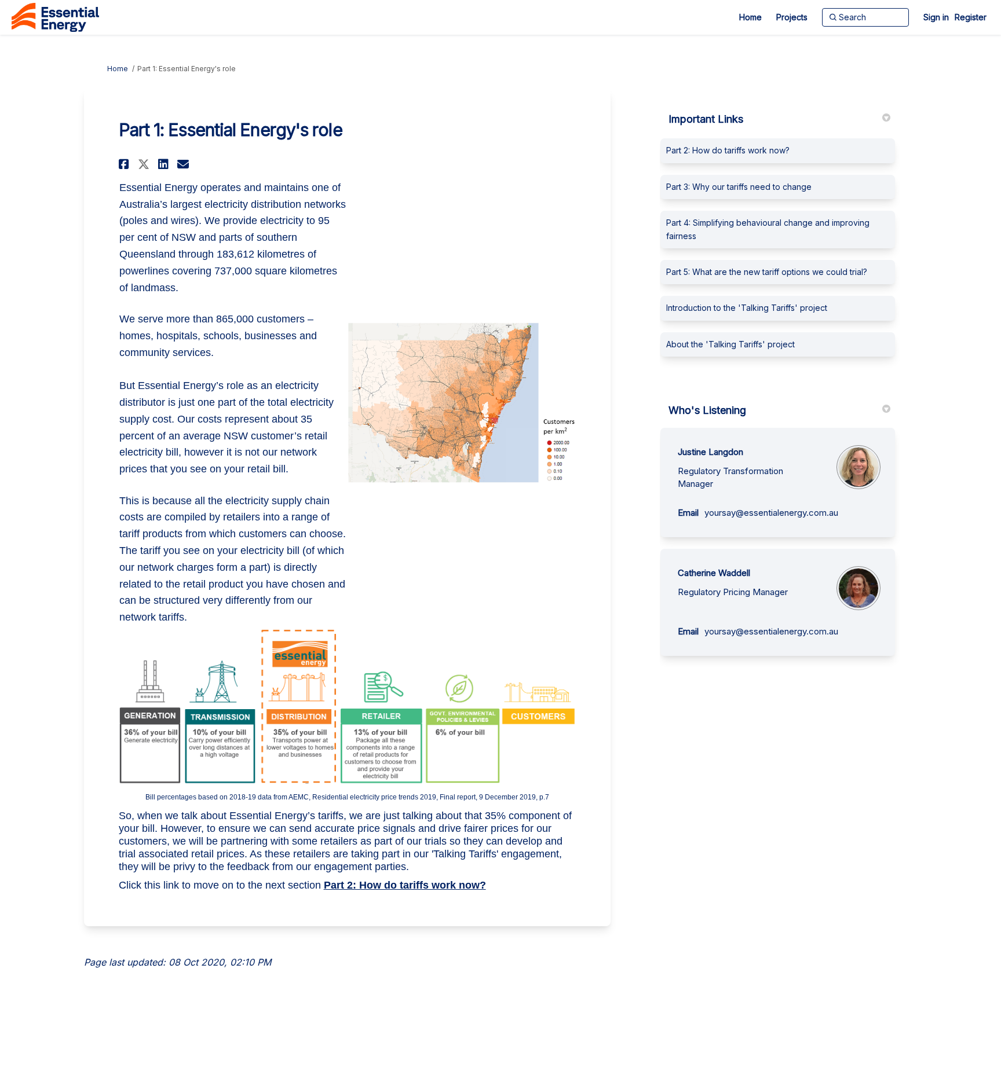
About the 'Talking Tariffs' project (730, 344)
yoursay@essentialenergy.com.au (771, 512)
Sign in (936, 17)
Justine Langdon (710, 451)
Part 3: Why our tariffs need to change (739, 187)
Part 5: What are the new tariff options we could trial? (766, 272)
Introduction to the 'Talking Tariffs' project (746, 308)
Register (971, 17)
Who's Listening (707, 410)
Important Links (705, 119)
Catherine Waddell (714, 572)
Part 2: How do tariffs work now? (405, 885)
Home (117, 68)
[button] (125, 164)
